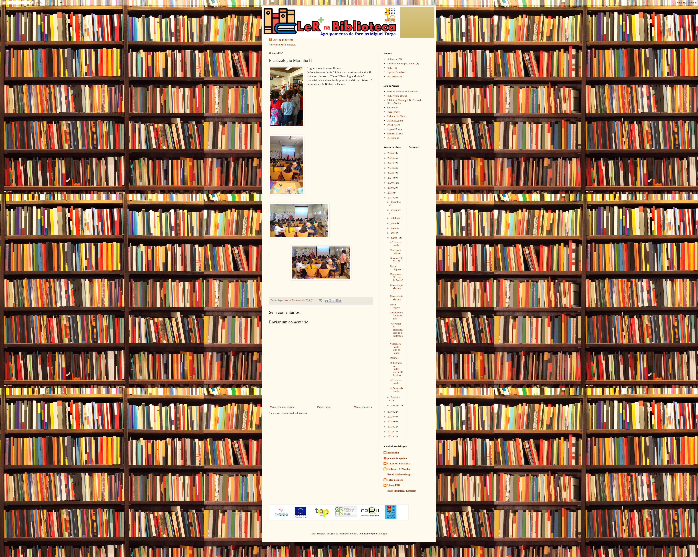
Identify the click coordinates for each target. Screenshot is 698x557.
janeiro (394, 405)
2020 (390, 182)
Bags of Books (394, 129)
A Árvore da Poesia (396, 389)
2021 (390, 177)
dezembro (396, 202)
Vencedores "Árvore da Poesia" (396, 277)
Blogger (383, 533)
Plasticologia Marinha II (396, 288)
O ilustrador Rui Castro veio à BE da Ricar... (396, 369)
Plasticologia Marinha (396, 298)
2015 (390, 416)
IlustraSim (393, 452)
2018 (390, 192)
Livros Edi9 (393, 485)
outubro (395, 218)
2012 (390, 431)
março (394, 237)
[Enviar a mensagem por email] (326, 301)
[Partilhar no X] (333, 301)
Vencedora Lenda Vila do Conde (395, 348)
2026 (390, 153)
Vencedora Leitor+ (395, 251)
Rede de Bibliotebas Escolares (402, 91)
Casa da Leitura (395, 120)
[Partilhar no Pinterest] (340, 301)
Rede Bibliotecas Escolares (401, 491)
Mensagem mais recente (282, 407)
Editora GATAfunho (398, 469)
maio (393, 228)
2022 (390, 172)
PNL (389, 67)
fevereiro (395, 397)
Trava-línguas (395, 306)
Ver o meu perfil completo (282, 44)
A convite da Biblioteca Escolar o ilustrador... (396, 331)
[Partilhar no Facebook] (337, 301)
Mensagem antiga (363, 407)
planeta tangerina (397, 458)
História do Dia (395, 133)
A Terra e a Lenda (396, 243)
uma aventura (394, 76)
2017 (390, 197)
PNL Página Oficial (397, 96)
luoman (353, 533)
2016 (390, 411)
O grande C (393, 138)
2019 (390, 187)
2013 (390, 426)
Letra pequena (395, 480)
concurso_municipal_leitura (401, 63)
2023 (390, 168)
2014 (390, 421)
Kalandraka (392, 107)
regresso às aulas (395, 72)
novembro (396, 210)
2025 (390, 158)
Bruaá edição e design (399, 474)
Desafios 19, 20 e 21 (396, 259)
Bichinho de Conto (396, 116)
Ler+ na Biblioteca (283, 39)
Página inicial (324, 407)
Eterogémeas (393, 112)
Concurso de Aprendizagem (396, 315)
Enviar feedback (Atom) (294, 413)
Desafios (394, 357)
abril (393, 232)
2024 (390, 162)
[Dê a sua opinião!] (330, 301)
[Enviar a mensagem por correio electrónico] (320, 300)
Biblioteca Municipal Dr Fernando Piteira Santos (404, 101)
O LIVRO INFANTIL (399, 463)
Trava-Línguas (395, 267)
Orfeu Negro (393, 124)
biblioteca (392, 59)
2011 (390, 436)
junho (394, 223)
